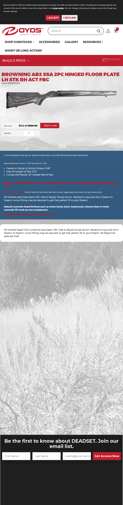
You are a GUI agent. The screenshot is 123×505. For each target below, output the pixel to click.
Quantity (7, 133)
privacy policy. (58, 8)
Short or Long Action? (23, 50)
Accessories (49, 42)
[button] (19, 42)
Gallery (71, 42)
